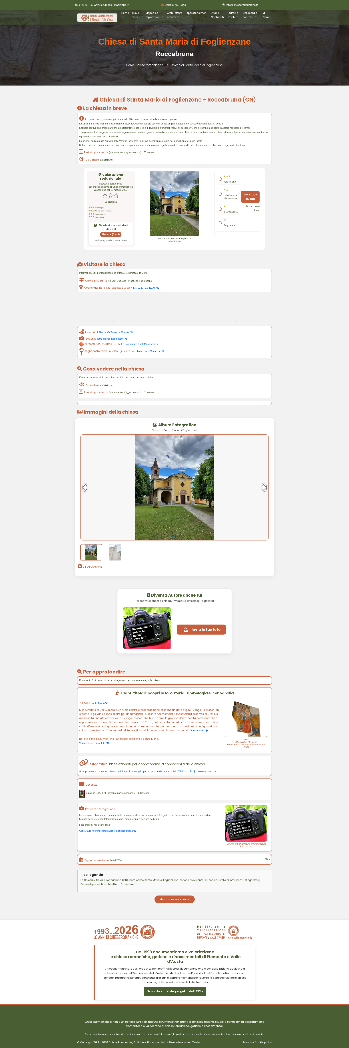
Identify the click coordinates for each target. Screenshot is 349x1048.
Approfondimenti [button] (197, 13)
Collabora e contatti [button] (250, 15)
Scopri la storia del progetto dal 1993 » (175, 991)
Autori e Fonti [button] (233, 15)
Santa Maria (98, 703)
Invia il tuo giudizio (250, 196)
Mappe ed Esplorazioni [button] (153, 15)
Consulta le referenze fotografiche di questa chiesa (106, 830)
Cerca (266, 17)
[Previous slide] (84, 488)
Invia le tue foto (206, 629)
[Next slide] (264, 488)
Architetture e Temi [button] (174, 15)
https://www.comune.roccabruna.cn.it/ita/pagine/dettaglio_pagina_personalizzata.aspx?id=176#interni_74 (137, 771)
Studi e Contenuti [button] (217, 15)
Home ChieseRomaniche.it (144, 65)
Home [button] (125, 13)
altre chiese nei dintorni (111, 338)
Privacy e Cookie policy (257, 1042)
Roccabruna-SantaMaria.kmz (140, 344)
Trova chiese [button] (136, 15)
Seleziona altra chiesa (176, 899)
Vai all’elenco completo (92, 743)
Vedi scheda (197, 730)
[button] (173, 537)
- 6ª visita (114, 332)
